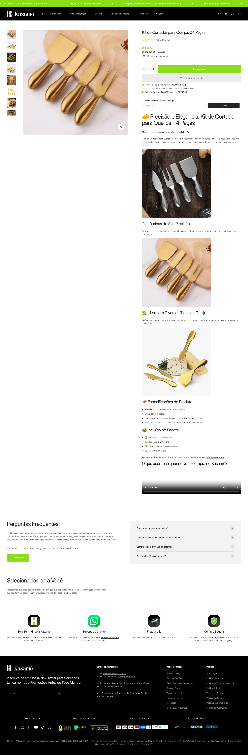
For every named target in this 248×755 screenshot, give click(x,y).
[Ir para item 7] (11, 103)
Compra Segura (174, 688)
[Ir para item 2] (11, 46)
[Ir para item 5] (11, 80)
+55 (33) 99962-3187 (126, 676)
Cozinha (98, 14)
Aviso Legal (211, 673)
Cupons (159, 14)
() (229, 640)
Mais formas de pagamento (155, 56)
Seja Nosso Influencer (177, 708)
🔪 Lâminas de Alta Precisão (166, 223)
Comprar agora (199, 69)
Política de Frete (213, 688)
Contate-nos (18, 557)
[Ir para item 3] (11, 58)
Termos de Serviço (214, 693)
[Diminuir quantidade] (144, 69)
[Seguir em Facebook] (16, 727)
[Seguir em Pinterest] (29, 727)
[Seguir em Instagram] (22, 727)
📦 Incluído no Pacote (160, 430)
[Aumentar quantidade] (153, 69)
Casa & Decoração (77, 14)
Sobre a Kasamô (174, 693)
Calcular (224, 105)
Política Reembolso (214, 678)
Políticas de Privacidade (217, 703)
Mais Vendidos (56, 14)
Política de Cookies (214, 698)
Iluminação (143, 14)
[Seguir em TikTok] (43, 727)
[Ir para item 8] (11, 115)
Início (42, 14)
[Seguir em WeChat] (49, 727)
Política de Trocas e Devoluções (220, 683)
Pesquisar (171, 703)
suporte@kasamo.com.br (114, 673)
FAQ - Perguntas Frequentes (180, 683)
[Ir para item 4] (11, 69)
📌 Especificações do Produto (167, 401)
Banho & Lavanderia (120, 14)
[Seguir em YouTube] (36, 727)
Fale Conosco (173, 673)
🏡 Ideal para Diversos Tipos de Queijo (174, 312)
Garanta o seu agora (215, 457)
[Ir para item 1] (11, 35)
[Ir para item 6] (11, 92)
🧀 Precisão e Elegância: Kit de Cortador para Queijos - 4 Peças (189, 119)
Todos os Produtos (175, 698)
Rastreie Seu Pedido (176, 678)
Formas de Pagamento (216, 708)
